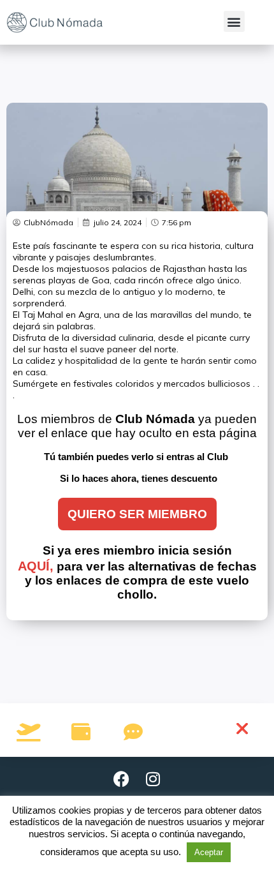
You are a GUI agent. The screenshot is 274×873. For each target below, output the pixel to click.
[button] (234, 21)
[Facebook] (121, 779)
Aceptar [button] (208, 852)
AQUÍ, (36, 566)
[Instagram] (153, 779)
